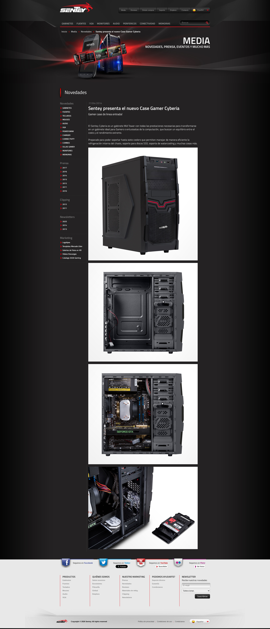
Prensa (64, 163)
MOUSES (66, 119)
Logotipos (66, 242)
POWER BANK (68, 131)
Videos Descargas (69, 254)
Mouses (65, 590)
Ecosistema (97, 584)
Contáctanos (157, 587)
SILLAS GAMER (68, 147)
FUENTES (81, 23)
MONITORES (103, 23)
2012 (64, 183)
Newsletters (67, 217)
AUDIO (116, 23)
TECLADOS (66, 116)
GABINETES (67, 23)
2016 (64, 171)
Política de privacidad (146, 621)
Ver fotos (200, 566)
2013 (64, 179)
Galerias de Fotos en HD (72, 250)
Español (200, 10)
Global (95, 590)
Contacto (185, 10)
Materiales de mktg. (130, 590)
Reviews (134, 10)
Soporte (162, 10)
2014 (64, 175)
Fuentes (65, 584)
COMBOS (66, 143)
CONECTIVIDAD (147, 23)
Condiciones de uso (164, 621)
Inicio (64, 31)
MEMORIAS (164, 23)
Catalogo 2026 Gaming (71, 258)
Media (123, 10)
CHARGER (66, 135)
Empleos (173, 10)
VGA (91, 23)
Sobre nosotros (98, 580)
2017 (64, 167)
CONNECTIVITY (68, 139)
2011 (64, 187)
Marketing (66, 238)
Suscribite (162, 566)
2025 (64, 221)
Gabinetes (66, 580)
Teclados (66, 587)
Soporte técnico (158, 580)
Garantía (155, 584)
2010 (64, 191)
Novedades (86, 31)
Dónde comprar (148, 10)
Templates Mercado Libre (72, 246)
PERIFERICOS (129, 23)
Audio (65, 594)
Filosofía (96, 587)
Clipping (65, 200)
